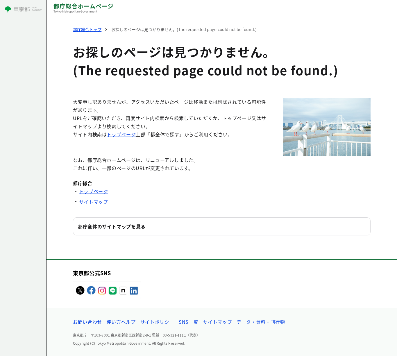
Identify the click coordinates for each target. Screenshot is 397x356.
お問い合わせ (87, 321)
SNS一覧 (188, 321)
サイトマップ (93, 201)
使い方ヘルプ (121, 321)
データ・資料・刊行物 (261, 321)
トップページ (121, 134)
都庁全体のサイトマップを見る (112, 226)
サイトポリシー (157, 321)
